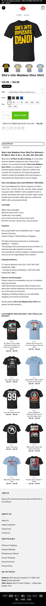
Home (19, 15)
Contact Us (6, 533)
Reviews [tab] (6, 147)
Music (27, 15)
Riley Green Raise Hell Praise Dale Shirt (34, 448)
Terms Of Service (8, 562)
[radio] (9, 98)
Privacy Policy (7, 566)
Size (3, 104)
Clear (42, 89)
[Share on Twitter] (11, 128)
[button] (3, 8)
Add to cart (20, 115)
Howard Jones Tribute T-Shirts (34, 480)
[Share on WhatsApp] (3, 128)
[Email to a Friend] (15, 128)
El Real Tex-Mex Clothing (25, 603)
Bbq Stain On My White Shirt (12, 480)
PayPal (13, 231)
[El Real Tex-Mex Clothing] (23, 7)
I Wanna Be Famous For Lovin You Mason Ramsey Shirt (34, 345)
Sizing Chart (6, 529)
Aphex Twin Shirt (11, 447)
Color (3, 97)
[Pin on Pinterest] (19, 128)
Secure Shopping (8, 558)
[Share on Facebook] (7, 128)
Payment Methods (8, 549)
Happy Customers (8, 525)
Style (3, 92)
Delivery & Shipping (9, 545)
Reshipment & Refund (10, 553)
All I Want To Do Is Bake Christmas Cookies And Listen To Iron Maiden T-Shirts (12, 346)
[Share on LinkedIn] (23, 128)
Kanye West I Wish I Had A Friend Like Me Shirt (34, 380)
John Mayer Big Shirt (12, 380)
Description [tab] (8, 144)
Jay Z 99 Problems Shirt (12, 412)
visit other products (14, 304)
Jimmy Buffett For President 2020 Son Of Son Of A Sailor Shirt (34, 414)
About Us (5, 520)
